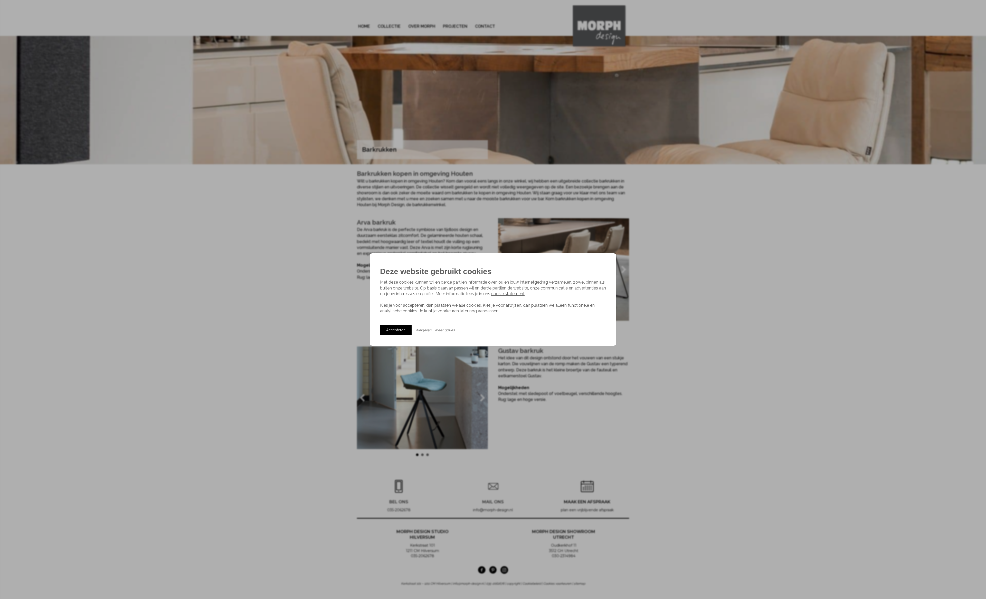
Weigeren (423, 330)
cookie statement (508, 293)
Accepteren (395, 330)
